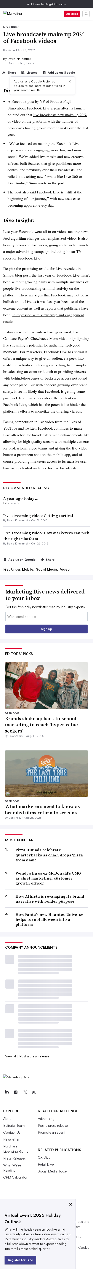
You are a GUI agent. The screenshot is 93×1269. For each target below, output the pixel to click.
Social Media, (47, 569)
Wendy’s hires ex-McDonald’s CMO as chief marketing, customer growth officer (48, 878)
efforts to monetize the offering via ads (50, 411)
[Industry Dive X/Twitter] (24, 1092)
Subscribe (72, 13)
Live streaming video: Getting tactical (38, 515)
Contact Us (11, 1132)
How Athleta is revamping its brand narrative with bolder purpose (50, 899)
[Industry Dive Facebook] (15, 1092)
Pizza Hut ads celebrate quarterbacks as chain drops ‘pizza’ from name (50, 854)
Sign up (46, 629)
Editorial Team (14, 1125)
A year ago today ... (20, 498)
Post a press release (34, 1056)
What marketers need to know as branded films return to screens (42, 809)
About (8, 1118)
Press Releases (14, 1158)
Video (65, 569)
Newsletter (11, 1139)
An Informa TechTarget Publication (46, 4)
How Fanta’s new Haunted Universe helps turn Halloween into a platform (49, 919)
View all (10, 1056)
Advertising (46, 1118)
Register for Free (20, 1260)
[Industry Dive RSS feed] (33, 1092)
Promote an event (51, 1132)
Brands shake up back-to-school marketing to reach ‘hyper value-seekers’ (42, 724)
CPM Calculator (15, 1177)
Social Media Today (53, 1171)
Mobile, (28, 569)
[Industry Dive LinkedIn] (6, 1092)
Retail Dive (46, 1164)
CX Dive (44, 1157)
